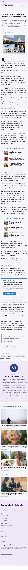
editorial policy (14, 395)
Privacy (16, 562)
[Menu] (25, 5)
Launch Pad (4, 520)
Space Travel (4, 515)
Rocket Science (5, 518)
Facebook (9, 346)
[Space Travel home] (8, 5)
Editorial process (22, 31)
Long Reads (4, 523)
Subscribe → (6, 553)
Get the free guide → (9, 293)
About (2, 531)
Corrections (4, 539)
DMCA (25, 562)
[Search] (22, 5)
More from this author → (14, 398)
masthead (8, 358)
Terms (21, 562)
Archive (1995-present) (7, 525)
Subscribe (4, 1)
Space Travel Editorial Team (10, 31)
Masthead (3, 534)
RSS (9, 556)
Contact (3, 541)
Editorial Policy (4, 536)
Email (14, 346)
